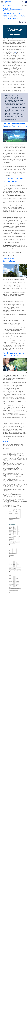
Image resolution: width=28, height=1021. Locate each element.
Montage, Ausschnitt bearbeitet (15, 371)
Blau (16, 52)
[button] (20, 22)
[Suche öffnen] (22, 2)
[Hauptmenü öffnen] (2, 2)
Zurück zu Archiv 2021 (7, 5)
